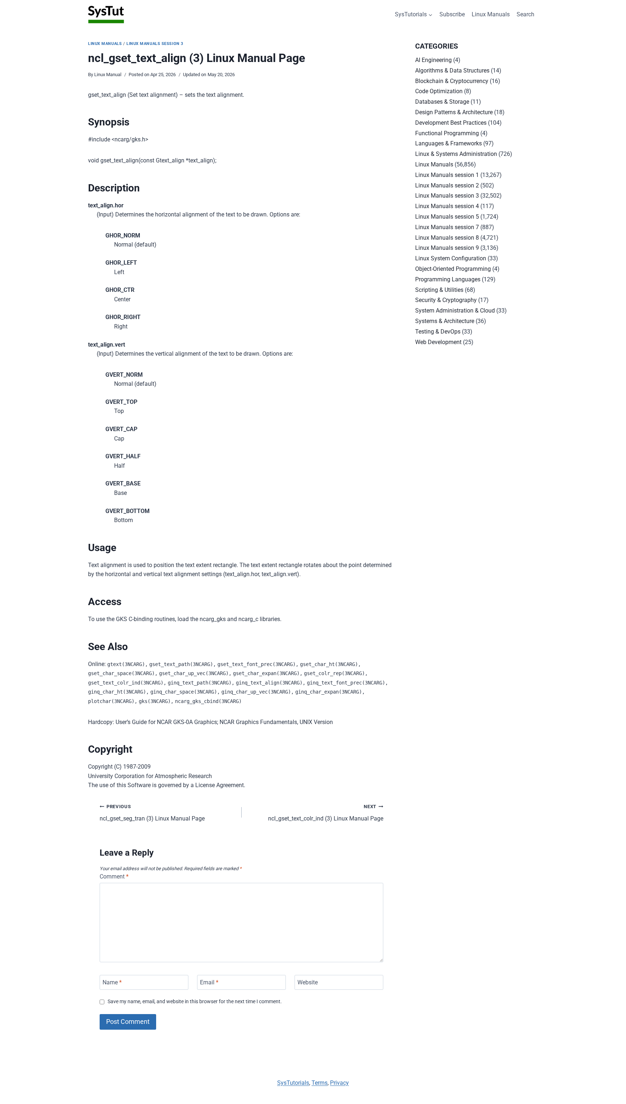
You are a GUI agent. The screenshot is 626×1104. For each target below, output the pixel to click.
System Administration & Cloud (455, 310)
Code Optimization (439, 91)
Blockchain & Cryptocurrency (451, 81)
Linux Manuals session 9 (447, 247)
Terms (319, 1082)
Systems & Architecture (444, 321)
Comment (114, 876)
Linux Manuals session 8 (447, 237)
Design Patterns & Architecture (454, 112)
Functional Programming (447, 133)
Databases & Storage (442, 101)
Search (525, 14)
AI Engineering (433, 60)
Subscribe (452, 14)
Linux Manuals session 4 (447, 206)
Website (307, 982)
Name (112, 982)
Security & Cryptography (446, 300)
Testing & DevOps (437, 331)
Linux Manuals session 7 (447, 227)
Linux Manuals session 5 (447, 216)
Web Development (438, 342)
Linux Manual (107, 74)
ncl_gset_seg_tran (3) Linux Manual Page (152, 813)
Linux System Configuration (450, 258)
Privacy (339, 1082)
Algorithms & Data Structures (452, 70)
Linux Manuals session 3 (154, 43)
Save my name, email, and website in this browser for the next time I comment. (195, 1001)
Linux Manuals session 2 (447, 185)
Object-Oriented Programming (453, 268)
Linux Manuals (491, 14)
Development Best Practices (451, 122)
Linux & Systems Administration (456, 153)
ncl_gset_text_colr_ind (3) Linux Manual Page (325, 813)
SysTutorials (293, 1082)
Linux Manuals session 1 (447, 174)
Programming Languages (447, 279)
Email (209, 982)
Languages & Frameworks (448, 143)
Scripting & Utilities (439, 289)
